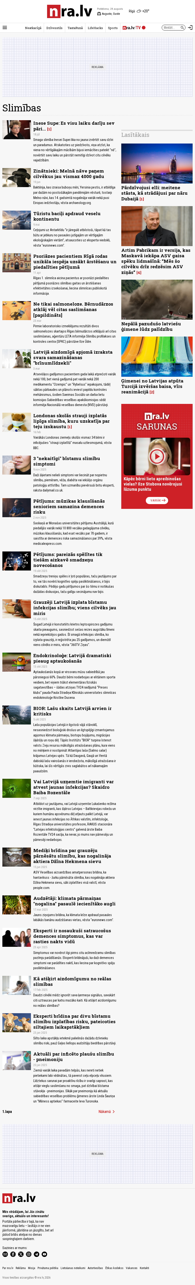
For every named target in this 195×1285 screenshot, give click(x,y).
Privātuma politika (48, 1268)
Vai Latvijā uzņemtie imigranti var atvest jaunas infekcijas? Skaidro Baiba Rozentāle (73, 787)
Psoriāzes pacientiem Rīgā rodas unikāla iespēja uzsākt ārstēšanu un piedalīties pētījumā (75, 261)
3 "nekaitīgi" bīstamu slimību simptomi (66, 461)
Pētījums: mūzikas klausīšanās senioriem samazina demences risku (69, 506)
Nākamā (107, 1112)
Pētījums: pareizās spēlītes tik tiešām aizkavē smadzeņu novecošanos (67, 559)
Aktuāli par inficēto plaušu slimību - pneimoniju (73, 1056)
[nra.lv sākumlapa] (69, 11)
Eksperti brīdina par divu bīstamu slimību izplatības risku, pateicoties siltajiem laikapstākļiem (74, 1021)
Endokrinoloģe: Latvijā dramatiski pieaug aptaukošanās (72, 658)
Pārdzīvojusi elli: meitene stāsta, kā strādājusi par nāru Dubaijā (154, 192)
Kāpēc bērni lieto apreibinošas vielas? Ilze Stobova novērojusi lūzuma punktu (153, 484)
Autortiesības (95, 1268)
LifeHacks (95, 28)
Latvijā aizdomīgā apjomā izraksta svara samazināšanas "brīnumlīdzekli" (72, 357)
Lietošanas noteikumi (73, 1268)
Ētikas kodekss (114, 1268)
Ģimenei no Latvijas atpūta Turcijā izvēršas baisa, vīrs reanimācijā (152, 386)
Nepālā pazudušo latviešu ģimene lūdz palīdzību (151, 326)
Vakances (131, 1268)
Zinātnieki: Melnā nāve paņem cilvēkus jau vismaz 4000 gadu (68, 173)
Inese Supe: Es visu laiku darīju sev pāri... (74, 125)
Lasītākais (135, 135)
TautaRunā (75, 28)
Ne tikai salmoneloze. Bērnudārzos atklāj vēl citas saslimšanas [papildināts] (73, 309)
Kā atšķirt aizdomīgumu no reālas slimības (72, 981)
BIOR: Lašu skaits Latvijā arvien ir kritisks (72, 711)
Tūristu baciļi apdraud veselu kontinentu (67, 216)
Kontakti (144, 1268)
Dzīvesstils (54, 28)
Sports (113, 28)
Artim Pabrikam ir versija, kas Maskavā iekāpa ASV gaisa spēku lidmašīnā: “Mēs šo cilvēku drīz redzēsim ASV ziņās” (155, 261)
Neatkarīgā (33, 28)
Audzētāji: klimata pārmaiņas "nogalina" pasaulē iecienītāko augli (74, 901)
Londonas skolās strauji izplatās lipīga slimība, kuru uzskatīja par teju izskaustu (71, 420)
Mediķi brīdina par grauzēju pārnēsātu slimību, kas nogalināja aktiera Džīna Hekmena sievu (72, 855)
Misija (31, 1268)
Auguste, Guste (108, 13)
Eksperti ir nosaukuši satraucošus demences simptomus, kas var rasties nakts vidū (72, 936)
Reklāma (21, 1268)
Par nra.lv (7, 1268)
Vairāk (158, 500)
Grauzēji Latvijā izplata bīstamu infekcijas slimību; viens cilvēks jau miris (74, 607)
